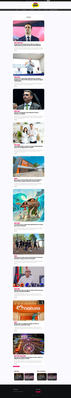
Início (17, 9)
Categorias (32, 9)
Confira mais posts (16, 366)
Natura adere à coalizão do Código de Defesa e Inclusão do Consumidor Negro (26, 324)
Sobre (39, 9)
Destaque (19, 42)
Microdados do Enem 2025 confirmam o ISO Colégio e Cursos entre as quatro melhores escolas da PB (28, 180)
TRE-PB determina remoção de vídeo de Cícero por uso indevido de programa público (28, 291)
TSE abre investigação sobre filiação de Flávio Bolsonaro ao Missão (26, 113)
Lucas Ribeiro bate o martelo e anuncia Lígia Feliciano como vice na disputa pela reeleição (28, 147)
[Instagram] (47, 0)
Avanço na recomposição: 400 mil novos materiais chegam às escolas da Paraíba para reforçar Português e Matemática (28, 80)
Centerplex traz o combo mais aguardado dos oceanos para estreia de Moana (28, 225)
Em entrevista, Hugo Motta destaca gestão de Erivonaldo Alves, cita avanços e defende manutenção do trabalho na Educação (18, 377)
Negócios (15, 322)
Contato (46, 9)
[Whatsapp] (49, 0)
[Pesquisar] (56, 9)
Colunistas (24, 9)
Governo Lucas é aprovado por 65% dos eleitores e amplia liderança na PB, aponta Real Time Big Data (27, 45)
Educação (15, 178)
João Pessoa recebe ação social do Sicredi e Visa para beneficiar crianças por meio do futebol (28, 258)
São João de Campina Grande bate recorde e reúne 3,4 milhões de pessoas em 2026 (28, 358)
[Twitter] (48, 0)
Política (21, 42)
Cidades (15, 42)
